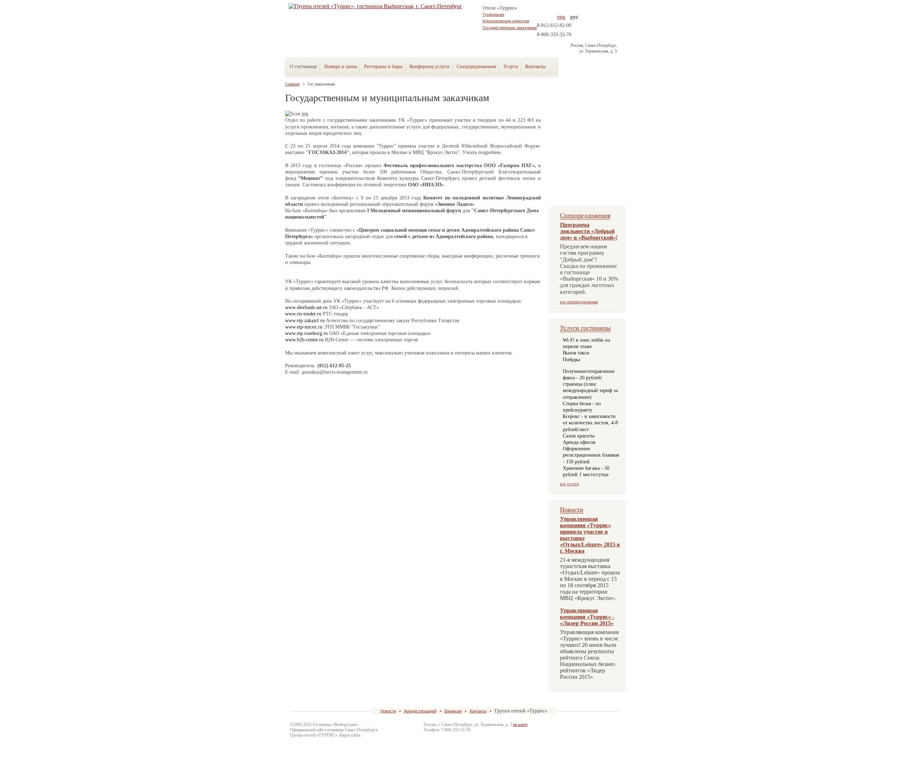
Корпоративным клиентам (506, 21)
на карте (520, 724)
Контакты (478, 711)
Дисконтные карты (588, 176)
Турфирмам (493, 14)
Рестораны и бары (383, 66)
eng (561, 17)
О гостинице (303, 66)
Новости (571, 509)
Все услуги (569, 483)
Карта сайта (349, 735)
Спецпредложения (476, 66)
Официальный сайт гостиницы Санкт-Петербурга (333, 729)
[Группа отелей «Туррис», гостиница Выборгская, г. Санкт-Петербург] (582, 64)
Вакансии (453, 711)
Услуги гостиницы (585, 327)
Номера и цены (340, 66)
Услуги (510, 66)
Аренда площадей (420, 711)
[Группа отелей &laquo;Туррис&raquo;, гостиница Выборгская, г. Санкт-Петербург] (381, 6)
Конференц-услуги (429, 66)
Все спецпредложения (579, 301)
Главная (292, 84)
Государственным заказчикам (510, 28)
